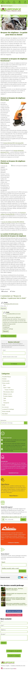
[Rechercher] (25, 423)
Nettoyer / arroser (7, 394)
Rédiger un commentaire (9, 336)
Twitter (13, 291)
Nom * (2, 621)
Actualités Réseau (6, 376)
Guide (3, 404)
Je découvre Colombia (13, 542)
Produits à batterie (7, 396)
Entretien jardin (5, 381)
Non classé (4, 413)
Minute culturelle (6, 411)
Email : (4, 350)
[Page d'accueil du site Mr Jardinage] (14, 10)
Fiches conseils (6, 383)
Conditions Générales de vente (18, 665)
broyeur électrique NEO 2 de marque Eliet (13, 143)
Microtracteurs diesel (8, 391)
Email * (2, 625)
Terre (4, 400)
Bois (4, 385)
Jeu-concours (5, 407)
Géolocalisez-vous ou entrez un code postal (14, 517)
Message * (3, 634)
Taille (4, 398)
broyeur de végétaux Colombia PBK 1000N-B (13, 221)
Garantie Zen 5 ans (13, 472)
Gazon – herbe (6, 387)
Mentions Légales (5, 665)
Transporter (6, 402)
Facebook (5, 291)
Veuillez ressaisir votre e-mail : (10, 356)
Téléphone (3, 629)
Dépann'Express (13, 495)
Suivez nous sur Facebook (14, 611)
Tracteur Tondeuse (9, 389)
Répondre (3, 308)
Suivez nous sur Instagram (14, 615)
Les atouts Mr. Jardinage (8, 409)
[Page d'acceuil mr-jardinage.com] (14, 662)
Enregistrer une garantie (14, 651)
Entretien (4, 378)
